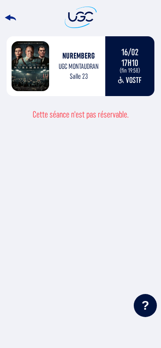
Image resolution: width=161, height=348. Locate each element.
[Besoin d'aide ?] (145, 305)
